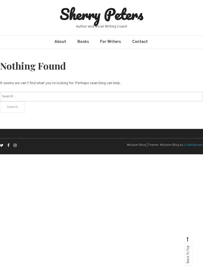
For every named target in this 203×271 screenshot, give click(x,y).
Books (83, 41)
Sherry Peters (101, 14)
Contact (140, 41)
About (60, 41)
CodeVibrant (193, 145)
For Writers (110, 41)
